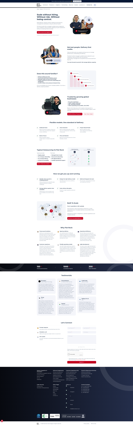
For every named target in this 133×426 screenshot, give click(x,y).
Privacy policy (86, 423)
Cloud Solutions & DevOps (86, 373)
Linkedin (72, 400)
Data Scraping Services (70, 373)
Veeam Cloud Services (85, 376)
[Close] (131, 1)
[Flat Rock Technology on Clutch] (52, 416)
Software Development (58, 372)
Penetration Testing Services (43, 387)
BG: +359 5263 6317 (85, 387)
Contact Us (55, 395)
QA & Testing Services (57, 376)
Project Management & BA (71, 378)
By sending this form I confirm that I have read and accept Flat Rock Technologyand (82, 359)
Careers (76, 5)
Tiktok (71, 404)
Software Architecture (85, 372)
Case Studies (55, 387)
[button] (2, 421)
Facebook (72, 387)
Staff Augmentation (70, 379)
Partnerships (65, 5)
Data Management (70, 375)
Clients (54, 386)
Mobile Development (57, 373)
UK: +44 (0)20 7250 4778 (86, 386)
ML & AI (38, 377)
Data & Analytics (40, 376)
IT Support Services (85, 375)
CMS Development (57, 381)
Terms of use (93, 423)
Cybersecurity (40, 386)
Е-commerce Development (58, 379)
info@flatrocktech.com (75, 408)
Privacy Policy (79, 359)
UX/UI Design (56, 378)
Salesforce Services (57, 375)
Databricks (39, 379)
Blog (54, 392)
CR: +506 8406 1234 (85, 390)
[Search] (95, 5)
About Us (71, 5)
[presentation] (81, 347)
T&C (84, 359)
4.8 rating (57, 416)
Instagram (72, 391)
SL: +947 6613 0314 (85, 392)
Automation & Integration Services (44, 373)
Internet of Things (41, 374)
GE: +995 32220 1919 (85, 389)
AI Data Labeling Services (71, 372)
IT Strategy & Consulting (71, 376)
